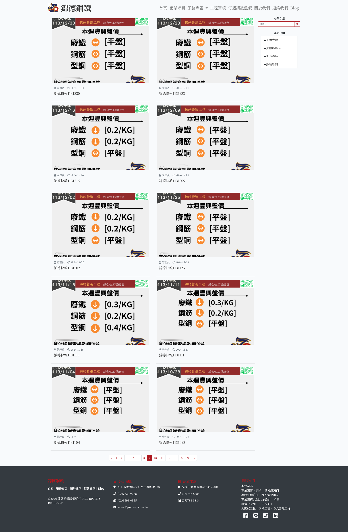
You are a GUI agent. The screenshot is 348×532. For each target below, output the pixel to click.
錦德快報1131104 (67, 442)
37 (182, 458)
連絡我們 (280, 8)
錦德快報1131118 (67, 354)
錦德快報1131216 (67, 180)
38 (188, 458)
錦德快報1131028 (172, 442)
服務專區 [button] (196, 8)
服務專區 (62, 488)
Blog (294, 8)
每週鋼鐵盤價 (240, 8)
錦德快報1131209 (172, 180)
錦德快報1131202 (67, 267)
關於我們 (262, 8)
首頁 (163, 8)
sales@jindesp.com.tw (132, 507)
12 (168, 458)
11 (162, 458)
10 (155, 458)
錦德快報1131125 (172, 267)
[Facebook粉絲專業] (245, 517)
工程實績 (218, 8)
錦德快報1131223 (172, 93)
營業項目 (177, 8)
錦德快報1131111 (171, 354)
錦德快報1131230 (67, 93)
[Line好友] (256, 517)
